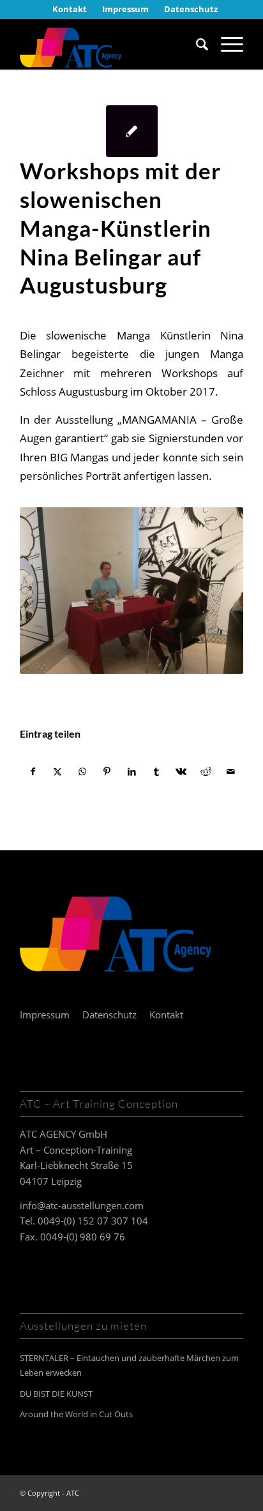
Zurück (48, 590)
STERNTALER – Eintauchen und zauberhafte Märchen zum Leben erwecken (129, 1365)
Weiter (214, 590)
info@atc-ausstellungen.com (82, 1205)
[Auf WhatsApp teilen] (82, 771)
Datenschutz (109, 1014)
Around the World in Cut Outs (76, 1414)
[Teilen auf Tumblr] (156, 771)
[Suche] (195, 44)
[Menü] (225, 44)
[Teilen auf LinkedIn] (132, 771)
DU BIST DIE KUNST (56, 1393)
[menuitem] (70, 9)
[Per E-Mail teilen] (230, 771)
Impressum (45, 1014)
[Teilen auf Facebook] (32, 771)
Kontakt (166, 1014)
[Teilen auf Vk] (181, 771)
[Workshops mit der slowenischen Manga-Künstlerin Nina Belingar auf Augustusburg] (132, 131)
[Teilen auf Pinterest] (107, 771)
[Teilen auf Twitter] (58, 771)
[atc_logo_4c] (109, 44)
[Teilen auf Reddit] (206, 771)
